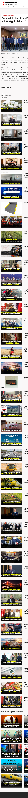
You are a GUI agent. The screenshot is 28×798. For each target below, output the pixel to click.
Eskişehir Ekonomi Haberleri (8, 15)
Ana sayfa (3, 6)
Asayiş (19, 6)
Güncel (9, 6)
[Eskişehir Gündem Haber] (9, 3)
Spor (14, 6)
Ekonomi (25, 6)
